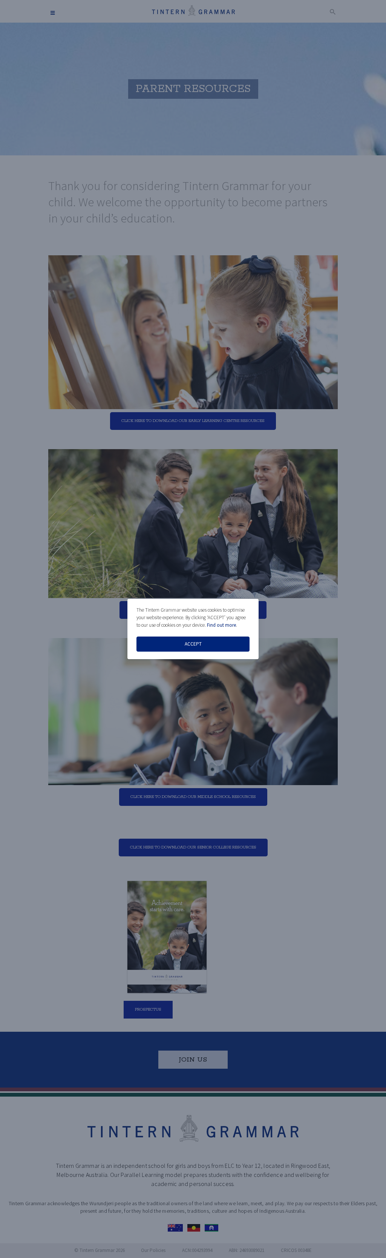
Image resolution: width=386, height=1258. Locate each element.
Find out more (221, 625)
